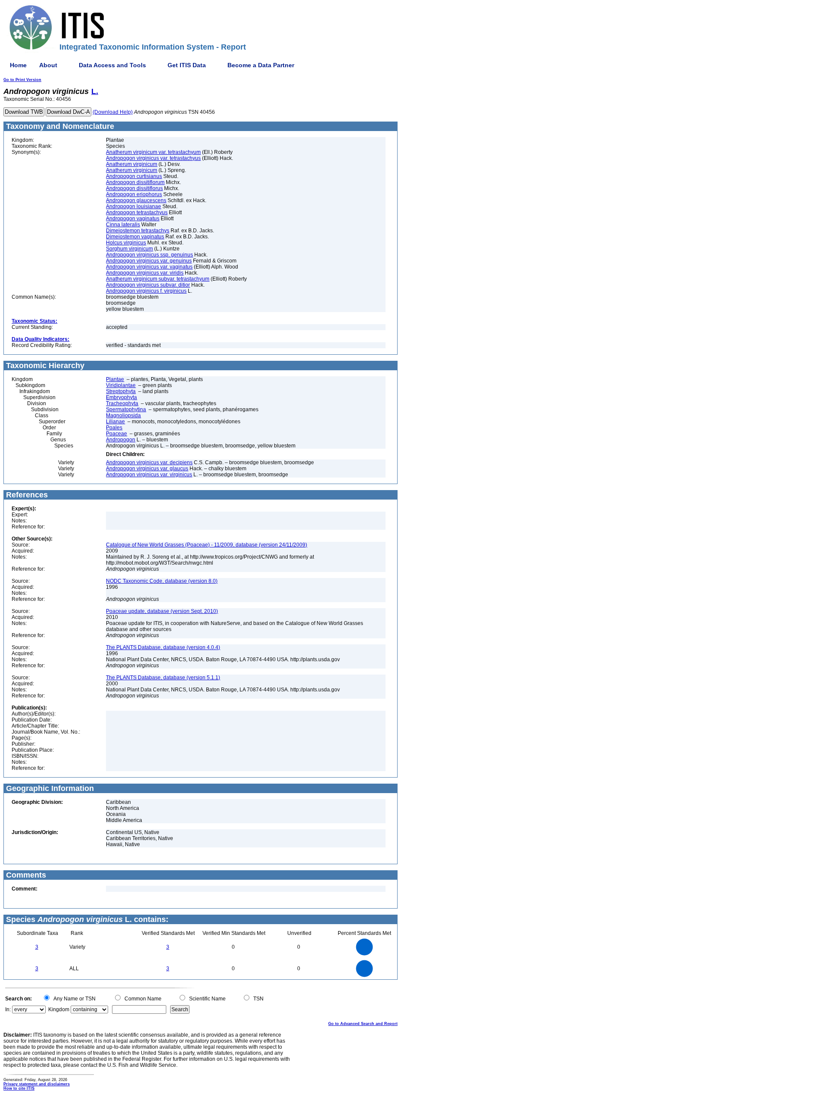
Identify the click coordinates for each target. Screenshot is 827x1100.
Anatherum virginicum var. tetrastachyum (153, 152)
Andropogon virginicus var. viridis (144, 273)
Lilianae (115, 422)
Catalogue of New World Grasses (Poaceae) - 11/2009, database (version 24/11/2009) (206, 545)
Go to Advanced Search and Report (363, 1024)
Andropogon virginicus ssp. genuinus (149, 255)
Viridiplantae (121, 385)
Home (18, 65)
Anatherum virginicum (131, 164)
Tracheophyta (122, 403)
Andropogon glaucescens (136, 200)
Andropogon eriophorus (134, 194)
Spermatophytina (126, 409)
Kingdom (58, 1009)
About (48, 65)
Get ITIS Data (187, 65)
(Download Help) (113, 112)
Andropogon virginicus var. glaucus (147, 469)
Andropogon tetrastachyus (137, 212)
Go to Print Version (22, 80)
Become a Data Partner (260, 65)
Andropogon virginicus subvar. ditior (148, 285)
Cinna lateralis (123, 225)
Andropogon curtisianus (134, 176)
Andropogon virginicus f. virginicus (146, 291)
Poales (114, 428)
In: (8, 1009)
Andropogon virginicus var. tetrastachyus (153, 158)
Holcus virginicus (126, 243)
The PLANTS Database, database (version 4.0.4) (163, 647)
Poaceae (116, 434)
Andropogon (120, 440)
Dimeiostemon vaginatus (135, 237)
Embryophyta (121, 397)
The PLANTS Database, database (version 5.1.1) (163, 678)
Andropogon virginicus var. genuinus (149, 261)
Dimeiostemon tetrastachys (137, 231)
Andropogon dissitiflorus (134, 188)
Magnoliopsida (123, 415)
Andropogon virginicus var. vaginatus (149, 267)
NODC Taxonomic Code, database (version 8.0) (162, 581)
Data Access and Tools (112, 65)
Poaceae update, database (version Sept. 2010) (162, 611)
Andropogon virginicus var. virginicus (149, 475)
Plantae (115, 379)
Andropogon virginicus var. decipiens (149, 462)
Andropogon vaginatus (132, 219)
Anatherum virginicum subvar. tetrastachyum (157, 279)
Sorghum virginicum (129, 249)
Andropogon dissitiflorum (135, 182)
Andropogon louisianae (133, 206)
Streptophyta (121, 391)
